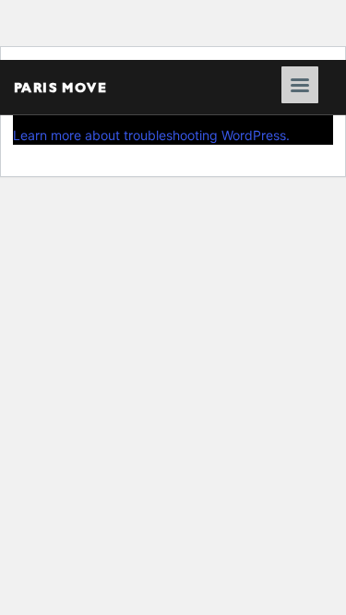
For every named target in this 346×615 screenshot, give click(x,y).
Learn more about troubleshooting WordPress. (151, 135)
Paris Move (60, 87)
